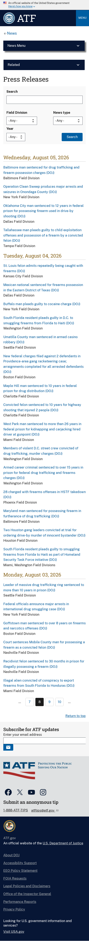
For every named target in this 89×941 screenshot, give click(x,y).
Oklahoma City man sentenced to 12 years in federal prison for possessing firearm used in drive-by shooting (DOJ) (43, 211)
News (12, 33)
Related (14, 65)
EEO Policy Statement (20, 871)
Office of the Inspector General (27, 894)
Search (12, 92)
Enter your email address (22, 735)
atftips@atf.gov (43, 810)
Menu (82, 17)
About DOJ (11, 855)
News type (61, 113)
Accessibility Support (20, 863)
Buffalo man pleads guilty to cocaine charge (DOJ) (41, 304)
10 (59, 702)
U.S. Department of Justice (63, 843)
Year (9, 129)
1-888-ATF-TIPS (15, 810)
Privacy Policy (14, 909)
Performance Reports (19, 902)
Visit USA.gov (13, 932)
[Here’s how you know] (44, 5)
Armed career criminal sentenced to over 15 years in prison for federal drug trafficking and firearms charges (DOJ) (43, 472)
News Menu (16, 46)
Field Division (16, 113)
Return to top (75, 716)
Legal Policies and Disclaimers (26, 886)
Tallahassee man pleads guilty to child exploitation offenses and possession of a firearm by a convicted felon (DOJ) (43, 235)
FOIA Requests (14, 878)
